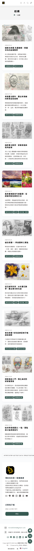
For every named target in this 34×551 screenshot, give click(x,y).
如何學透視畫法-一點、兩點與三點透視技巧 (16, 428)
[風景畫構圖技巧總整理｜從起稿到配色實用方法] (17, 179)
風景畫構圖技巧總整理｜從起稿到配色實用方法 (16, 195)
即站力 (25, 545)
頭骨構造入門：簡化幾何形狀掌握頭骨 (16, 380)
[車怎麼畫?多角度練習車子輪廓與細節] (17, 318)
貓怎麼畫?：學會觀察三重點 (16, 242)
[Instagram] (16, 496)
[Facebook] (13, 496)
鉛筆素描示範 (9, 66)
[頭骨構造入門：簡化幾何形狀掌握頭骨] (17, 364)
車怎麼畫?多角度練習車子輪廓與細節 (16, 334)
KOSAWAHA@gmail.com (17, 528)
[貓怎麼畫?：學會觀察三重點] (17, 227)
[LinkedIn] (20, 496)
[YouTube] (27, 496)
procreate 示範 (11, 349)
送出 (17, 514)
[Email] (6, 496)
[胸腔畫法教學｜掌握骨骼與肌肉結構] (17, 130)
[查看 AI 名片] (30, 541)
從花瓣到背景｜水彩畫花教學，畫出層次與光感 (16, 287)
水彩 (16, 212)
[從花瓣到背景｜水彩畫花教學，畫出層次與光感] (17, 271)
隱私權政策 (11, 549)
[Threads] (23, 496)
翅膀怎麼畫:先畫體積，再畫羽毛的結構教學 (16, 49)
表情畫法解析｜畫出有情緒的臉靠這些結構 (16, 97)
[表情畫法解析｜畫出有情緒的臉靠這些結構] (17, 81)
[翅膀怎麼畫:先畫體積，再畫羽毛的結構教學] (17, 33)
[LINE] (10, 496)
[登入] (24, 3)
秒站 (20, 545)
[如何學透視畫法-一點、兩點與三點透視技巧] (17, 413)
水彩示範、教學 (23, 212)
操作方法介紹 (18, 66)
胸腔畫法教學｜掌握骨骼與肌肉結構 (16, 146)
